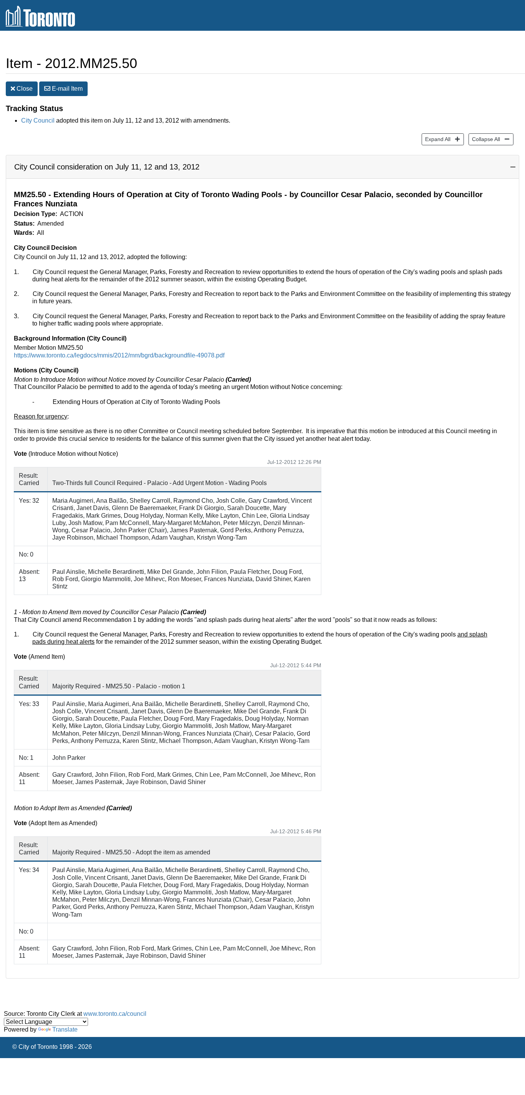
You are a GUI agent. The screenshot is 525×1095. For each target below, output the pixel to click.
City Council (38, 120)
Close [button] (24, 88)
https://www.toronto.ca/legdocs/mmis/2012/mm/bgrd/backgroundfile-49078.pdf (119, 355)
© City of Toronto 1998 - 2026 (52, 1046)
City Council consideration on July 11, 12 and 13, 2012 (106, 167)
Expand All (436, 139)
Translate (65, 1029)
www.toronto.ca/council (114, 1013)
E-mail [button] (66, 88)
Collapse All (484, 139)
